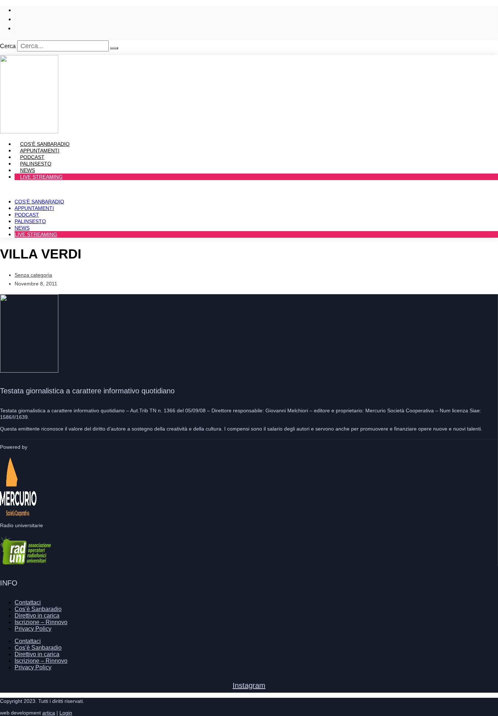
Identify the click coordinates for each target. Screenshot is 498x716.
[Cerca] (114, 48)
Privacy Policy (33, 629)
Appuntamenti (34, 208)
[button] (249, 189)
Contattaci (28, 602)
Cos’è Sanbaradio (39, 202)
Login (65, 713)
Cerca (8, 46)
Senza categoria (33, 275)
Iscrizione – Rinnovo (41, 622)
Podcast (27, 215)
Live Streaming (41, 177)
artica (48, 713)
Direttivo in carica (37, 615)
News (22, 228)
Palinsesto (30, 221)
